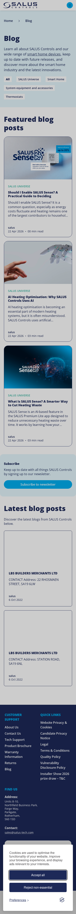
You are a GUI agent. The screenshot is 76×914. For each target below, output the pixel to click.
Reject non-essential (38, 887)
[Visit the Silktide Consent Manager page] (62, 899)
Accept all (38, 875)
